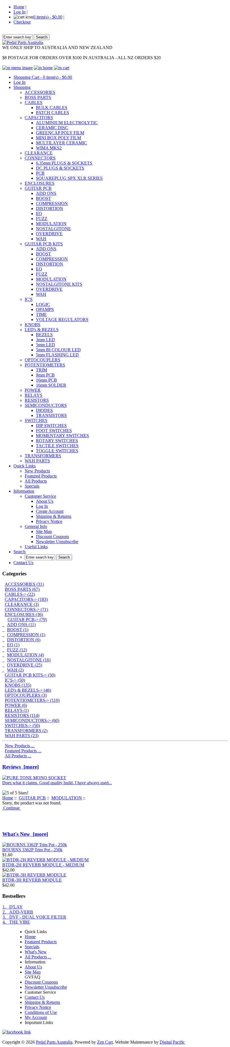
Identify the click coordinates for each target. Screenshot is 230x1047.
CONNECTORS (40, 158)
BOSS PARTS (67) (22, 589)
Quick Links (24, 465)
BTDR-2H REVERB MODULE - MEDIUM (43, 864)
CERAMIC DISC (52, 127)
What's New (36, 951)
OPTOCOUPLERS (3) (26, 695)
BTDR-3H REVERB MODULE (32, 880)
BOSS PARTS (38, 97)
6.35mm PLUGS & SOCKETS (64, 163)
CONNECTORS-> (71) (26, 609)
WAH (41, 238)
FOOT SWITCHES (54, 430)
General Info (36, 526)
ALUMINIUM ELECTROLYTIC (67, 122)
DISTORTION (49, 208)
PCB (40, 173)
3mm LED (45, 339)
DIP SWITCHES (51, 425)
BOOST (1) (17, 629)
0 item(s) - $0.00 (47, 17)
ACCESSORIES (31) (24, 584)
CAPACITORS (39, 117)
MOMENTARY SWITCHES (62, 435)
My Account (36, 1017)
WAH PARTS (37, 460)
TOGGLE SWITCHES (57, 450)
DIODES (44, 410)
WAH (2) (15, 670)
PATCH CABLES (52, 112)
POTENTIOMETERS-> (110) (32, 700)
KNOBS (32, 324)
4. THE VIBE (16, 922)
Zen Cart (105, 1042)
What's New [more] (25, 834)
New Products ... (19, 745)
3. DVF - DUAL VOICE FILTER (34, 917)
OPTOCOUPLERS (42, 360)
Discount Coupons (52, 536)
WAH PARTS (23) (21, 735)
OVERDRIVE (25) (24, 665)
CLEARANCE (38, 153)
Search (19, 551)
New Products (37, 471)
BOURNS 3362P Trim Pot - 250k (32, 849)
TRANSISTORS (51, 415)
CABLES (33, 102)
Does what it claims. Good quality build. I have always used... (57, 782)
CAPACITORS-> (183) (26, 599)
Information (23, 491)
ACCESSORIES (40, 92)
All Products (36, 481)
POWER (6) (16, 705)
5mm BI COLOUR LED (58, 349)
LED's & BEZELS (42, 329)
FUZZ (41, 218)
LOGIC (43, 304)
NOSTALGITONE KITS (59, 284)
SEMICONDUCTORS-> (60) (32, 720)
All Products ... (18, 755)
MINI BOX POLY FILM (58, 137)
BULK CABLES (51, 107)
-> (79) (27, 619)
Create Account (49, 511)
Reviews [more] (20, 767)
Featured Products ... (23, 750)
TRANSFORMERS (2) (26, 730)
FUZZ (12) (17, 649)
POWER (33, 390)
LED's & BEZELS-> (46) (28, 690)
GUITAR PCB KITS (44, 243)
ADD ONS (46, 193)
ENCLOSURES (39, 183)
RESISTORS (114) (22, 715)
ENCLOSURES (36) (24, 614)
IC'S (29, 299)
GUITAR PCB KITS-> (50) (30, 675)
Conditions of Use (41, 1012)
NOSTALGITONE (53, 228)
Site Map (44, 531)
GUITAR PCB (38, 188)
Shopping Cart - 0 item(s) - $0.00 (42, 77)
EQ (39, 213)
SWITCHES (36, 420)
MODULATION (51, 223)
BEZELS (44, 334)
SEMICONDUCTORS (46, 405)
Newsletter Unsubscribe (57, 541)
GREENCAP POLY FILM (60, 132)
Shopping (22, 87)
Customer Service (40, 496)
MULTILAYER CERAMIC (61, 142)
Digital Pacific (172, 1042)
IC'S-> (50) (15, 680)
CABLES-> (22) (20, 594)
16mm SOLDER (51, 385)
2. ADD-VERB (18, 912)
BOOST (43, 198)
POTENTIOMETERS (45, 365)
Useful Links (36, 546)
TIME (41, 314)
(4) (25, 654)
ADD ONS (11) (21, 624)
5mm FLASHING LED (57, 354)
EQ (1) (13, 644)
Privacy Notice (49, 521)
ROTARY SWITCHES (57, 440)
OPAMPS (45, 309)
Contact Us (23, 562)
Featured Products (41, 476)
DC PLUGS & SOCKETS (60, 168)
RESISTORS (37, 400)
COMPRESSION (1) (26, 634)
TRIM (41, 370)
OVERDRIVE (49, 233)
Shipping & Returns (53, 516)
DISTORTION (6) (23, 639)
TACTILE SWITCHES (57, 445)
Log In (19, 12)
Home (18, 6)
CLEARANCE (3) (22, 604)
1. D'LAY (13, 907)
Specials (32, 486)
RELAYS (33, 395)
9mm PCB (45, 375)
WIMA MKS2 (49, 148)
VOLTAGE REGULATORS (62, 319)
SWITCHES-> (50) (22, 725)
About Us (44, 501)
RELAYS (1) (17, 710)
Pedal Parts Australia (54, 1042)
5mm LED (45, 344)
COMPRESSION (52, 203)
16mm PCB (46, 380)
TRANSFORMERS (43, 455)
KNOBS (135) (18, 685)
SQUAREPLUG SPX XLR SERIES (69, 178)
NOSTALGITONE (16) (28, 660)
